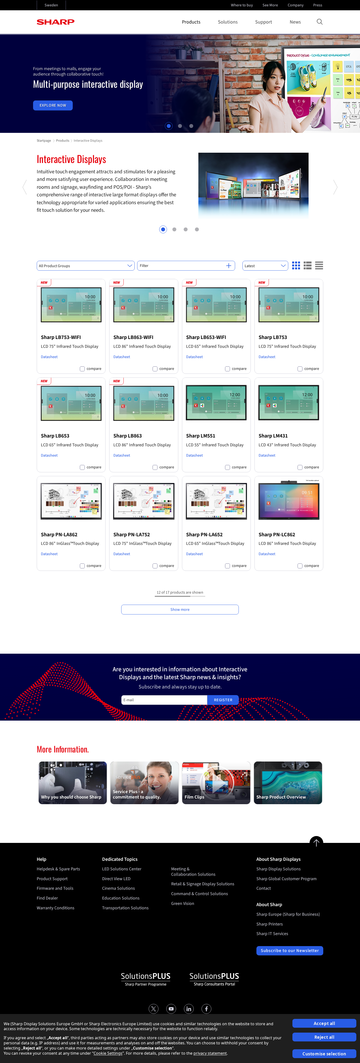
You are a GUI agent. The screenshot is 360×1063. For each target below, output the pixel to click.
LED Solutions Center (121, 869)
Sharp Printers (269, 924)
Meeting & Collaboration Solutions (193, 871)
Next (335, 208)
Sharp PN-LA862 (59, 534)
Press (317, 5)
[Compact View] (296, 265)
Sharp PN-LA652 (204, 534)
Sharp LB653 (55, 436)
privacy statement (210, 1053)
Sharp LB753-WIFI (61, 337)
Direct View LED (116, 879)
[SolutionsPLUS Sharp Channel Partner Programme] (145, 979)
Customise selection (324, 1054)
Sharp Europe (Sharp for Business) (288, 914)
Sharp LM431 (273, 436)
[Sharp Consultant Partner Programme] (214, 979)
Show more (180, 609)
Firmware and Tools (55, 888)
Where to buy (242, 5)
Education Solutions (121, 898)
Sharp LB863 (127, 436)
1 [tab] (169, 126)
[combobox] (86, 266)
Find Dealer (47, 898)
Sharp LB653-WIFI (206, 337)
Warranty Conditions (55, 908)
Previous (25, 208)
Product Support (52, 879)
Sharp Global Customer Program (286, 879)
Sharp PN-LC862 (277, 534)
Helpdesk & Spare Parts (58, 869)
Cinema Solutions (118, 888)
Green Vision (182, 903)
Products (191, 22)
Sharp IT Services (272, 934)
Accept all (324, 1023)
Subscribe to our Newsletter (290, 951)
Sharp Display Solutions (278, 869)
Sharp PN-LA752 (131, 534)
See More (270, 5)
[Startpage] (55, 22)
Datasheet (49, 357)
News (295, 22)
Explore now (53, 105)
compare (94, 368)
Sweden (51, 5)
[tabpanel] (180, 84)
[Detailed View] (307, 265)
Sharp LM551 (200, 436)
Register (223, 700)
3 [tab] (191, 126)
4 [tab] (197, 229)
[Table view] (319, 265)
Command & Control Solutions (199, 894)
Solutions (228, 22)
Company (295, 5)
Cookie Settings (108, 1053)
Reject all (324, 1037)
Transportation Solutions (125, 908)
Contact (263, 888)
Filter (144, 265)
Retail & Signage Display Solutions (202, 884)
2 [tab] (180, 126)
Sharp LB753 (273, 337)
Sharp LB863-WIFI (133, 337)
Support (263, 22)
